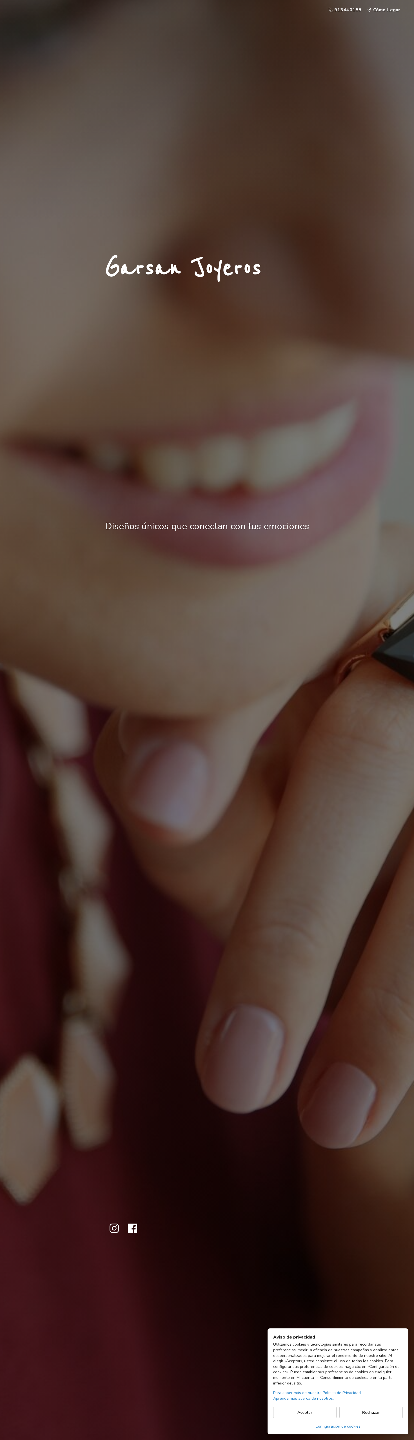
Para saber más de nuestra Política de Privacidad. (317, 1392)
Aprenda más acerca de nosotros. (303, 1398)
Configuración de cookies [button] (337, 1426)
